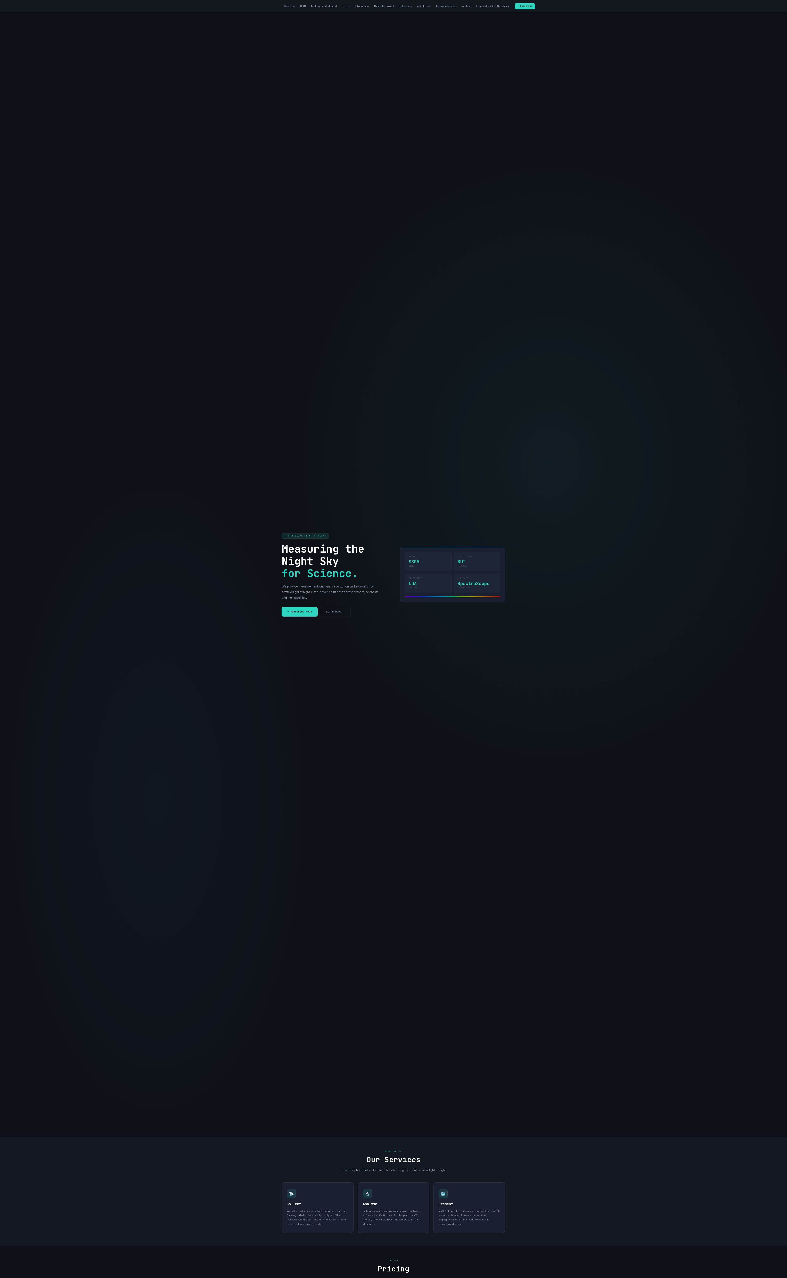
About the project (384, 6)
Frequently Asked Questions (492, 6)
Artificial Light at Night (324, 6)
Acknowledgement (446, 6)
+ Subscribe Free (299, 611)
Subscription (362, 6)
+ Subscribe (524, 6)
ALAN (303, 6)
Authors (466, 6)
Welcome (289, 6)
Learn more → (335, 611)
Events (346, 6)
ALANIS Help (424, 6)
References (405, 6)
